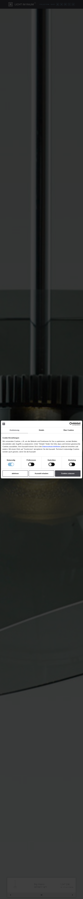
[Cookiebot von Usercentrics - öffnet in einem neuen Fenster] (71, 424)
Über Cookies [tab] (68, 430)
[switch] (31, 464)
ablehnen (15, 473)
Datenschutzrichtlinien (51, 446)
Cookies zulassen (67, 473)
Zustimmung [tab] (14, 430)
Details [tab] (41, 430)
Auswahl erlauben (41, 473)
